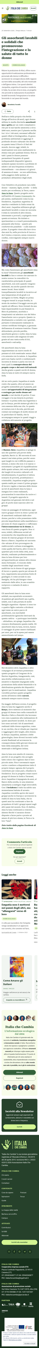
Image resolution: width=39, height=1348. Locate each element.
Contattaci (5, 1183)
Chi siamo (5, 1175)
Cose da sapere (7, 1192)
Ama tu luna (7, 828)
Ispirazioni (6, 1196)
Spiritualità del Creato (9, 932)
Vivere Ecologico (18, 65)
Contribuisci (6, 1227)
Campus (5, 1218)
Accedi (33, 8)
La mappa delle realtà (10, 1210)
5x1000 (4, 1231)
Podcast (23, 1192)
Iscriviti (19, 1127)
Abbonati (19, 1072)
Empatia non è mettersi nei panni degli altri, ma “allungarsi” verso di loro (16, 909)
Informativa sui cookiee (15, 1340)
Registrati (19, 851)
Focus (22, 1196)
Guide (4, 1200)
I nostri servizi (7, 1179)
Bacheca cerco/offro (9, 1214)
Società (5, 65)
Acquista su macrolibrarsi (15, 1000)
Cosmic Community (23, 196)
